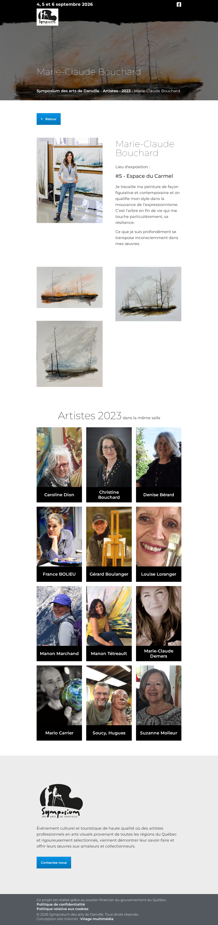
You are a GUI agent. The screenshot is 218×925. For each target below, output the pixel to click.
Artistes (110, 91)
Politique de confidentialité (61, 904)
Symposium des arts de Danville (68, 91)
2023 (126, 91)
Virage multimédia (96, 919)
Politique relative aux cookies (62, 909)
